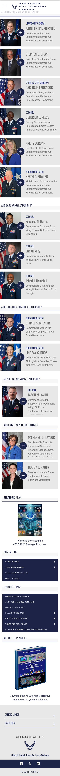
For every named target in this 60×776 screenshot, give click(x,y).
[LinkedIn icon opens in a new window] (38, 763)
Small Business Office (16, 573)
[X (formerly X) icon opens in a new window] (30, 763)
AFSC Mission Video (14, 607)
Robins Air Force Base (16, 618)
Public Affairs (12, 562)
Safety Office (12, 578)
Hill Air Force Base (14, 613)
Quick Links (12, 714)
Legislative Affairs (14, 567)
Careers (10, 723)
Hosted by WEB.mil (30, 772)
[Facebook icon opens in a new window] (21, 763)
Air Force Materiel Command (19, 602)
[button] (5, 6)
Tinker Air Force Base (16, 624)
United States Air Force (17, 596)
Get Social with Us (30, 737)
